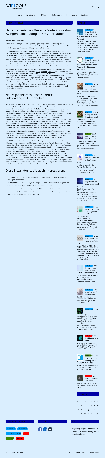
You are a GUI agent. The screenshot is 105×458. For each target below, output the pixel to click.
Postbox (95, 355)
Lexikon (84, 15)
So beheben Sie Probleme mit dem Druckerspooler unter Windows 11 (87, 89)
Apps (36, 124)
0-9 (78, 402)
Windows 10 (22, 429)
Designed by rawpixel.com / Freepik (84, 429)
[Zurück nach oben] (101, 454)
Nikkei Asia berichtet (13, 105)
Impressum (94, 452)
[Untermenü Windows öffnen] (36, 15)
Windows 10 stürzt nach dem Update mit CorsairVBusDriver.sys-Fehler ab (87, 34)
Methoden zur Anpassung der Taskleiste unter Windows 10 (88, 269)
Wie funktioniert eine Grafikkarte (91, 378)
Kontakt (68, 452)
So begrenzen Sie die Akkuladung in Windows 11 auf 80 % (88, 210)
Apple (38, 71)
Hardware (70, 15)
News (20, 22)
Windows (30, 15)
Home (19, 15)
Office (43, 15)
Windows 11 (10, 429)
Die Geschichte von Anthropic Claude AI (91, 136)
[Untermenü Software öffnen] (61, 15)
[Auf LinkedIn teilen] (45, 429)
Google (44, 71)
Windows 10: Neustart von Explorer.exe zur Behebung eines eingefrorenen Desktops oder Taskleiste (88, 63)
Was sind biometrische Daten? (92, 338)
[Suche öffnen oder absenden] (93, 6)
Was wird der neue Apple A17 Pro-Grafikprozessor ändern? (30, 186)
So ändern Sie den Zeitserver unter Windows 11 (87, 239)
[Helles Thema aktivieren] (98, 7)
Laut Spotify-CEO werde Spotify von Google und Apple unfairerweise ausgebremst (38, 183)
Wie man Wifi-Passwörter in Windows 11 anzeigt (88, 158)
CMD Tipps (91, 310)
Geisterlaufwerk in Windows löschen (92, 291)
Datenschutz (80, 452)
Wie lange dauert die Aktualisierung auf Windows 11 (88, 182)
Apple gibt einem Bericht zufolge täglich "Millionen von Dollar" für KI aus (35, 189)
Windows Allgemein (13, 433)
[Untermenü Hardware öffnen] (76, 15)
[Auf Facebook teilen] (40, 429)
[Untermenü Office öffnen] (47, 15)
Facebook (51, 71)
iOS (62, 44)
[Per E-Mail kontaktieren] (50, 429)
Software (56, 15)
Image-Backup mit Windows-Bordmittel (91, 114)
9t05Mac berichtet (16, 141)
